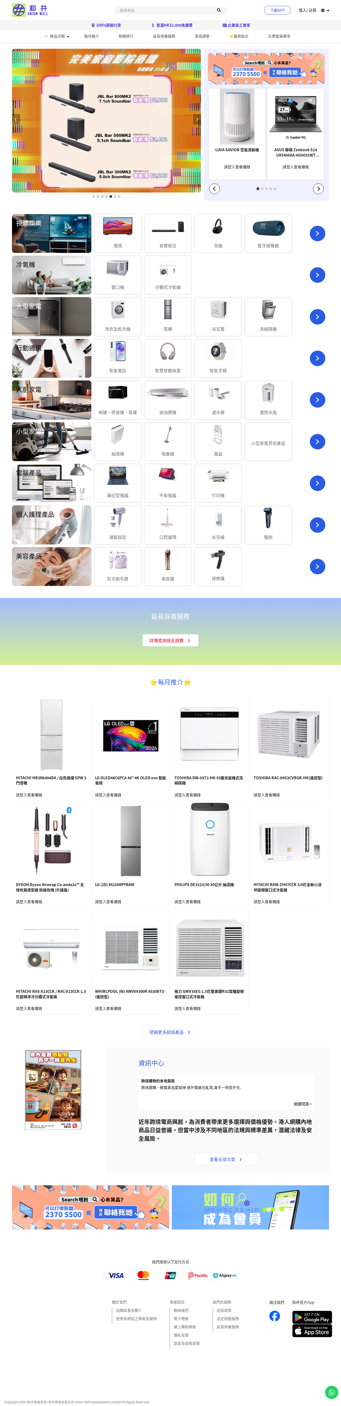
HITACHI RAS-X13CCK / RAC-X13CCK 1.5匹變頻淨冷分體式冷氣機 (51, 994)
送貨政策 (224, 1310)
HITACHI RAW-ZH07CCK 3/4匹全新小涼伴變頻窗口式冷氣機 (288, 887)
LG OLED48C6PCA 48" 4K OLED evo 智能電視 (130, 780)
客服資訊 (177, 1302)
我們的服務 (222, 1302)
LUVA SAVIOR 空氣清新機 (237, 149)
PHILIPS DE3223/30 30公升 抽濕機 (204, 884)
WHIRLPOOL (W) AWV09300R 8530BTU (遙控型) (129, 994)
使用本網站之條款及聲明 (136, 1318)
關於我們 (119, 1302)
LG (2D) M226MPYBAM (114, 884)
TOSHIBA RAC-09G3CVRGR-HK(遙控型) (288, 777)
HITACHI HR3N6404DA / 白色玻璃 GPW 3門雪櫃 (51, 780)
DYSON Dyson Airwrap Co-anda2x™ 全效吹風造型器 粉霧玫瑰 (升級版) (50, 887)
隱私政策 (181, 1335)
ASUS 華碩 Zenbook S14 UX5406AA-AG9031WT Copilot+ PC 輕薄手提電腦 (296, 152)
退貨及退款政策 (187, 1343)
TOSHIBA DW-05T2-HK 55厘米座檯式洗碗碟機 (208, 780)
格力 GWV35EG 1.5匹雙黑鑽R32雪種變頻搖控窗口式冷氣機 (209, 994)
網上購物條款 (185, 1326)
